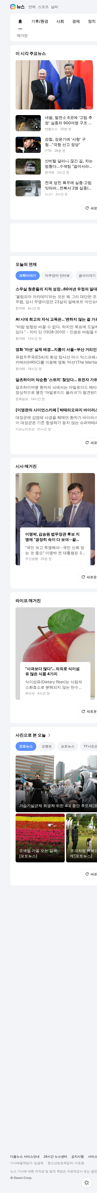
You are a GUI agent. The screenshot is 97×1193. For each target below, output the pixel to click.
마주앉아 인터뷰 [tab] (57, 275)
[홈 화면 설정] (87, 1183)
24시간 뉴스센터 (55, 1156)
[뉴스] (21, 6)
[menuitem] (20, 21)
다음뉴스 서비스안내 (24, 1156)
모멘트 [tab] (47, 746)
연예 (32, 6)
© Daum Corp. (21, 1178)
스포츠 (43, 6)
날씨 (54, 6)
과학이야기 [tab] (27, 275)
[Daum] (13, 6)
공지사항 (77, 1156)
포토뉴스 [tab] (26, 746)
